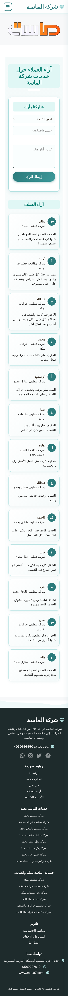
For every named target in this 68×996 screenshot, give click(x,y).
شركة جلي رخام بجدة (34, 854)
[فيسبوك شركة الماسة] (47, 756)
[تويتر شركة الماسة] (38, 756)
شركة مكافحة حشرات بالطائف (34, 912)
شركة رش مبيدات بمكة (34, 892)
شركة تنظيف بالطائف (34, 899)
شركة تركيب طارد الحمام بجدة (34, 861)
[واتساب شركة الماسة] (21, 756)
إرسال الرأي (34, 177)
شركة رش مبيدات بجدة (34, 848)
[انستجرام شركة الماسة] (29, 756)
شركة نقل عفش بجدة (34, 841)
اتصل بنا (34, 942)
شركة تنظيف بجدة (34, 815)
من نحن (34, 785)
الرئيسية (34, 773)
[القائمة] (8, 7)
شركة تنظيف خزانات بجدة (34, 822)
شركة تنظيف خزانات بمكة (34, 886)
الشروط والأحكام (34, 936)
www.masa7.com (31, 973)
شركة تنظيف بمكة (34, 879)
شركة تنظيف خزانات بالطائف (34, 905)
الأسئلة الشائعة (34, 797)
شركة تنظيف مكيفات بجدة (34, 835)
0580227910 (31, 967)
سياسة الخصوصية (34, 930)
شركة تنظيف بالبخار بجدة (34, 828)
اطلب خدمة (34, 779)
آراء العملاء (34, 791)
